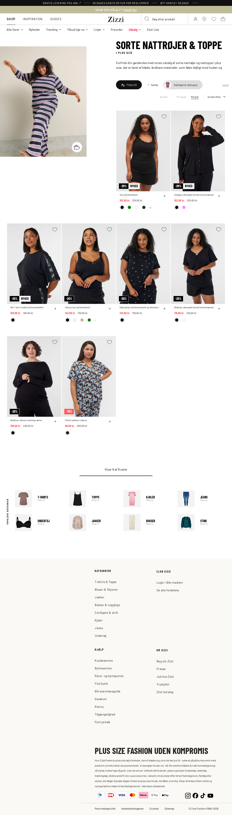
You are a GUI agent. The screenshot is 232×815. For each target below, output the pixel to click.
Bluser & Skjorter (106, 589)
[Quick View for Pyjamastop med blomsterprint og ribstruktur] (164, 308)
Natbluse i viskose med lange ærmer (26, 420)
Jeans (201, 498)
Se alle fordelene (168, 590)
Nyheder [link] (34, 29)
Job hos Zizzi (165, 676)
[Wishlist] (164, 117)
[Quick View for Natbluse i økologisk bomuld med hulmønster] (219, 308)
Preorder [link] (117, 29)
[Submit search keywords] (147, 19)
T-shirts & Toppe (105, 582)
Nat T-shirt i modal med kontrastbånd (26, 307)
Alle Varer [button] (13, 29)
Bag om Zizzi (165, 661)
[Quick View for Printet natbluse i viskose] (109, 421)
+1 (95, 320)
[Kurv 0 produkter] (222, 19)
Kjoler (147, 498)
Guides (56, 19)
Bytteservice (103, 668)
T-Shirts (39, 498)
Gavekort (101, 699)
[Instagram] (188, 795)
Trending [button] (52, 29)
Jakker (93, 522)
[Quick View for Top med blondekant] (164, 196)
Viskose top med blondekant (77, 307)
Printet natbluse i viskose (76, 420)
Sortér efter (214, 97)
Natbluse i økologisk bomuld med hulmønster (194, 307)
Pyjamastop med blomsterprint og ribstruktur (139, 307)
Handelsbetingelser (132, 808)
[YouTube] (210, 795)
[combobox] (164, 19)
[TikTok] (203, 795)
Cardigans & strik (106, 612)
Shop (11, 19)
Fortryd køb (102, 722)
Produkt (181, 97)
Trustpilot (163, 684)
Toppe (93, 498)
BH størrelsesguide (107, 691)
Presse (161, 669)
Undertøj (39, 522)
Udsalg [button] (133, 29)
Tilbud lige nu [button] (76, 29)
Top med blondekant (129, 195)
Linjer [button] (98, 29)
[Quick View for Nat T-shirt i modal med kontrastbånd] (55, 308)
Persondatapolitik (105, 808)
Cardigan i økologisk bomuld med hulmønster (194, 195)
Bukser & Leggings (107, 605)
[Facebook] (195, 795)
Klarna (99, 706)
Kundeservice (104, 660)
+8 (150, 207)
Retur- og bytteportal (109, 676)
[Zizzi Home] (116, 18)
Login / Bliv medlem (170, 582)
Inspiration (33, 19)
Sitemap (169, 808)
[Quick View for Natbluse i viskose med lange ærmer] (55, 421)
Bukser (147, 522)
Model (194, 97)
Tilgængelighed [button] (105, 714)
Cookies (154, 808)
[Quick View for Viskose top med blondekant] (109, 308)
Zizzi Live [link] (153, 29)
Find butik (101, 683)
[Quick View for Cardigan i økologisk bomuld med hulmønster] (219, 196)
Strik (201, 522)
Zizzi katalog (165, 692)
